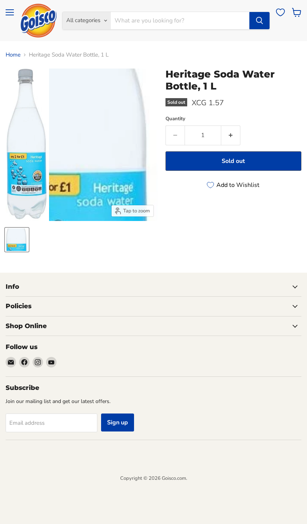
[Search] (259, 20)
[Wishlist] (280, 12)
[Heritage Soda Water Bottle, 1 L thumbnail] (17, 240)
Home (13, 55)
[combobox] (180, 20)
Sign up (117, 422)
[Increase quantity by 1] (230, 135)
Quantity (175, 119)
